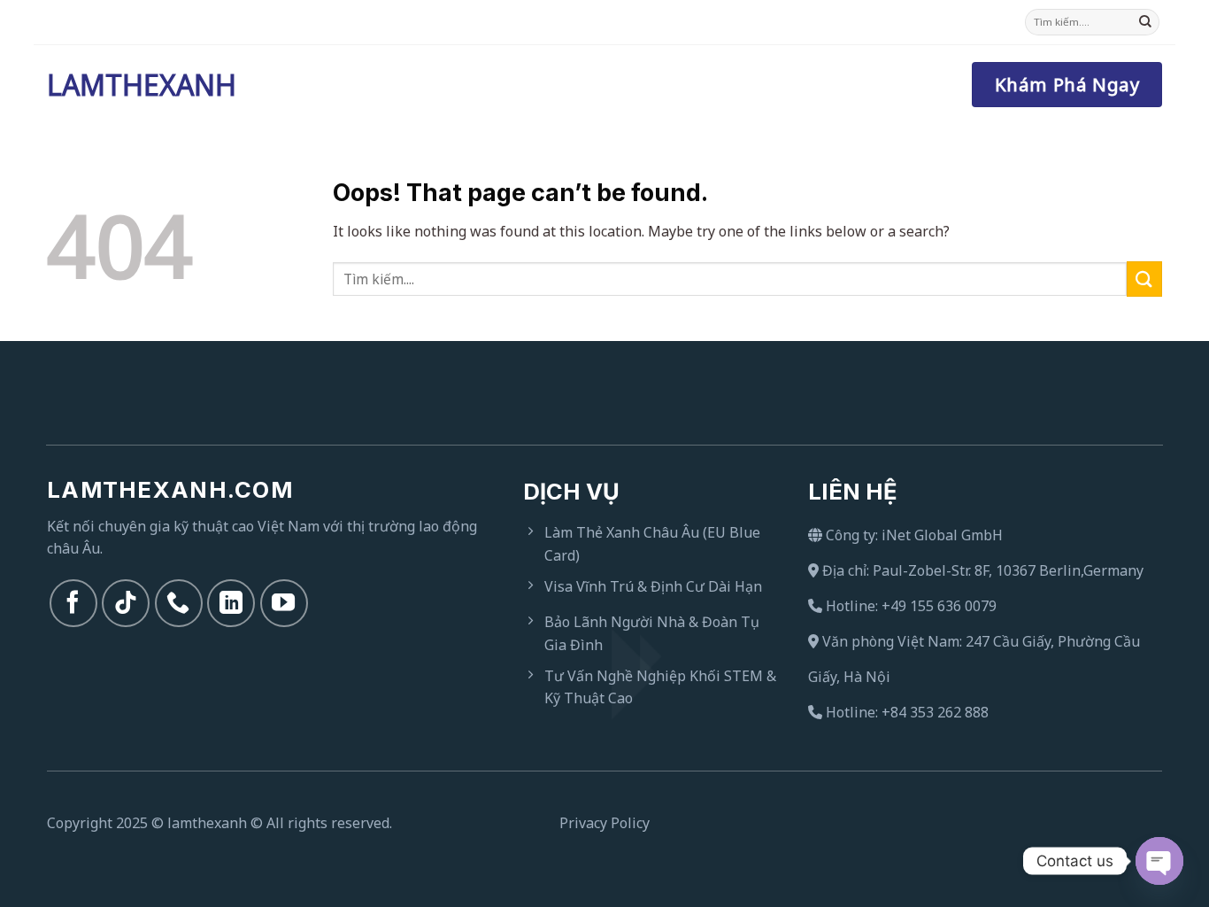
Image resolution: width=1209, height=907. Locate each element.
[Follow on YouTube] (284, 603)
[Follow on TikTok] (126, 603)
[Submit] (1145, 22)
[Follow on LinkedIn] (231, 603)
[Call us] (179, 603)
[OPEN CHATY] (1159, 861)
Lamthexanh (135, 85)
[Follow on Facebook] (73, 603)
